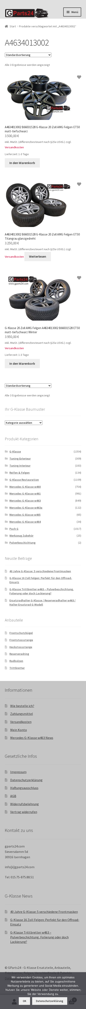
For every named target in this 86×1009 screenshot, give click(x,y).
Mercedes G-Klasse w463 (25, 500)
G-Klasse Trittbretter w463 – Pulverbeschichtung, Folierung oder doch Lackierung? (41, 591)
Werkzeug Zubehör (21, 535)
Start (13, 26)
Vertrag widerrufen (23, 812)
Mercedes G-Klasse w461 (25, 493)
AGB (13, 796)
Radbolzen (16, 661)
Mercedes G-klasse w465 (24, 515)
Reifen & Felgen (19, 472)
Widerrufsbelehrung (24, 804)
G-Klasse (15, 451)
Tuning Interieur (19, 465)
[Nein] (81, 990)
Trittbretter (17, 668)
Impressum (18, 772)
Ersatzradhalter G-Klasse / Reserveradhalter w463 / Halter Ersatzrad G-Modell (42, 602)
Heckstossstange (20, 647)
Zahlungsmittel (21, 714)
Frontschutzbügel (21, 633)
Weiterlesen (37, 256)
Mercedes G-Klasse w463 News (31, 738)
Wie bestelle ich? (22, 706)
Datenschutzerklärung (26, 780)
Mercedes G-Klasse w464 (25, 522)
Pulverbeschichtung (22, 542)
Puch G (13, 529)
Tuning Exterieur (20, 458)
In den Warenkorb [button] (22, 163)
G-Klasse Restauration (24, 480)
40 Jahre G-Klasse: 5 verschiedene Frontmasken (40, 571)
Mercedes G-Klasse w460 (25, 487)
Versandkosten (14, 147)
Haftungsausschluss (24, 788)
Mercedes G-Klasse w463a (25, 507)
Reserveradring (19, 654)
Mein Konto (18, 730)
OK (24, 1001)
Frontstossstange (21, 640)
